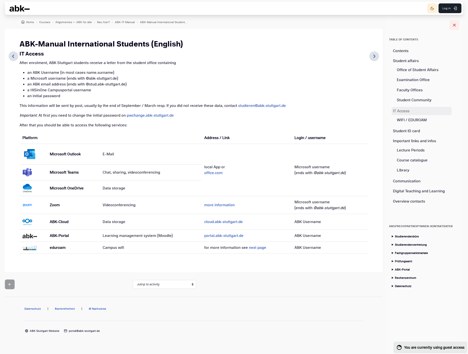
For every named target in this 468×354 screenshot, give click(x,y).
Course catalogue (412, 160)
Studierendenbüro (407, 236)
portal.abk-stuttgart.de (224, 235)
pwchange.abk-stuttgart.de (150, 115)
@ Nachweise (97, 309)
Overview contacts (409, 201)
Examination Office (413, 80)
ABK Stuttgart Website (44, 331)
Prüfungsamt (403, 261)
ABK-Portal (402, 269)
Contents (401, 51)
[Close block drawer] (454, 25)
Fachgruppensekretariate (411, 253)
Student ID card (406, 131)
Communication (406, 181)
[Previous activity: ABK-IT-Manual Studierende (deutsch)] (10, 284)
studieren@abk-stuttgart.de (262, 105)
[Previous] (13, 56)
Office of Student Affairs (418, 70)
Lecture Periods (411, 150)
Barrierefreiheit (65, 309)
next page (257, 247)
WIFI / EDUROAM (412, 120)
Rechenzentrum (405, 278)
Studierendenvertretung (411, 245)
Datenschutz (403, 286)
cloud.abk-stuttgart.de (223, 221)
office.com (213, 173)
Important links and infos (414, 141)
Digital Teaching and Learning (419, 191)
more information (219, 205)
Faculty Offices (410, 90)
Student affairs (406, 61)
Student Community (414, 100)
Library (403, 170)
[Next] (374, 56)
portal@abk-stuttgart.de (84, 331)
